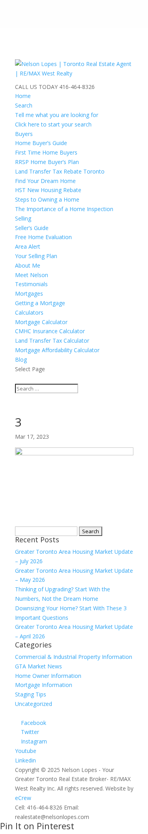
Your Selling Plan (36, 256)
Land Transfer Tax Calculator (52, 340)
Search (23, 105)
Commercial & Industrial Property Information (73, 656)
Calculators (29, 312)
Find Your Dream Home (45, 181)
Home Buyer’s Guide (41, 143)
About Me (27, 265)
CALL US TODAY (36, 87)
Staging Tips (30, 694)
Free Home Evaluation (43, 237)
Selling (23, 218)
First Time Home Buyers (46, 152)
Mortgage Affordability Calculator (57, 350)
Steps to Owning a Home (47, 199)
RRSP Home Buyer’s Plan (47, 162)
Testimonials (31, 284)
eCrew (23, 798)
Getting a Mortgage (40, 303)
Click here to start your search (53, 124)
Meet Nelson (31, 275)
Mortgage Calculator (41, 322)
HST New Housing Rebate (48, 190)
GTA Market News (38, 666)
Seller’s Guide (32, 228)
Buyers (24, 134)
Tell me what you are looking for (56, 115)
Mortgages (29, 293)
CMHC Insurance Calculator (50, 331)
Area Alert (27, 246)
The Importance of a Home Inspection (64, 209)
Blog (21, 359)
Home (23, 96)
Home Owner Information (48, 675)
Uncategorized (33, 704)
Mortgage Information (43, 685)
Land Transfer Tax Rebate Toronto (60, 171)
